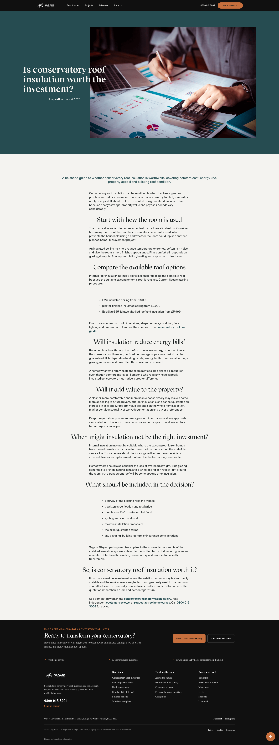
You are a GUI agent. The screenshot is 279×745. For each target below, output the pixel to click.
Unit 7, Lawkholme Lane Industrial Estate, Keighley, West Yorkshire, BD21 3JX (80, 719)
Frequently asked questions (168, 692)
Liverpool (203, 701)
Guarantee (230, 730)
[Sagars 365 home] (46, 5)
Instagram (230, 719)
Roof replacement (120, 687)
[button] (73, 5)
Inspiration (56, 99)
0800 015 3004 (55, 701)
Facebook (217, 719)
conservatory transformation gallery (147, 598)
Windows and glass (121, 701)
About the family (163, 678)
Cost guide (160, 697)
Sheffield (202, 697)
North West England (208, 682)
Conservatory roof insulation (126, 678)
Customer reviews (164, 687)
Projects (89, 5)
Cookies (220, 730)
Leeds (201, 692)
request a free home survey (152, 602)
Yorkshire (203, 678)
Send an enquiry (52, 706)
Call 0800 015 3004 (221, 638)
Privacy (211, 730)
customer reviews (118, 602)
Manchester (204, 687)
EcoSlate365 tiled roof (123, 692)
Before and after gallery (167, 682)
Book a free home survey (189, 638)
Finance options (120, 697)
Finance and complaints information (58, 739)
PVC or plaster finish (122, 682)
